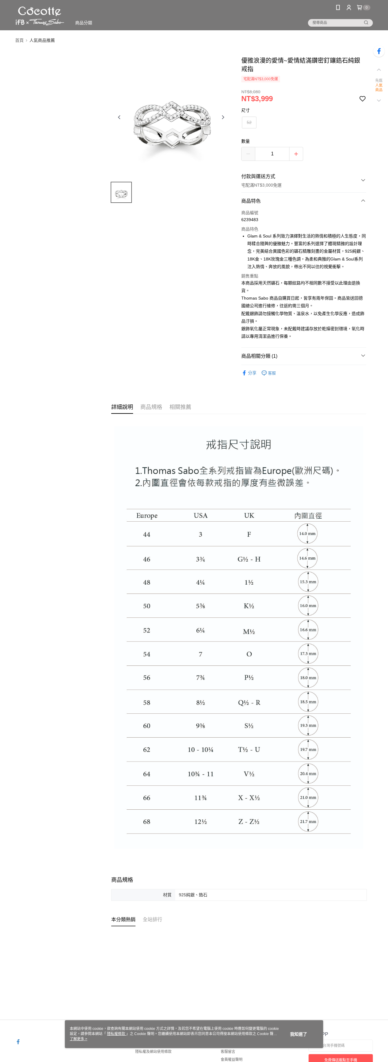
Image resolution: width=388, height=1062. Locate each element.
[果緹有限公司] (40, 16)
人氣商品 (379, 87)
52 (249, 122)
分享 (252, 372)
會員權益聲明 (231, 1059)
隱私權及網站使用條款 (153, 1052)
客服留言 (228, 1052)
